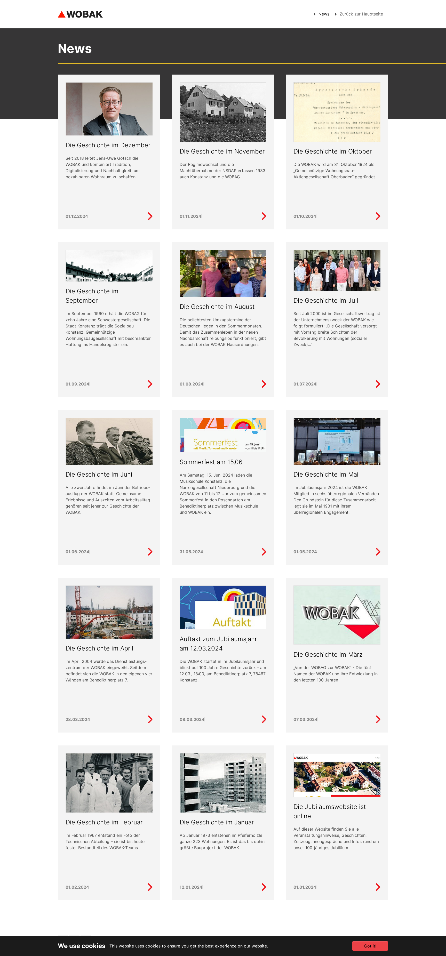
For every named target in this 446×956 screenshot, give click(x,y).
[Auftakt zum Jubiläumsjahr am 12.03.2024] (263, 719)
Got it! (370, 946)
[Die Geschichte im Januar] (223, 799)
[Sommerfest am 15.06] (263, 552)
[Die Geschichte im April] (109, 620)
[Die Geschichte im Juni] (109, 451)
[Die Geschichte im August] (223, 287)
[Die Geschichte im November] (223, 112)
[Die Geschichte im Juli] (336, 273)
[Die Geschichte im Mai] (336, 447)
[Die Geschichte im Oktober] (336, 117)
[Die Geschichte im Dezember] (109, 134)
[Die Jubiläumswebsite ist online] (377, 887)
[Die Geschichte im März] (336, 615)
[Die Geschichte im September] (150, 384)
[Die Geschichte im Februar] (109, 791)
